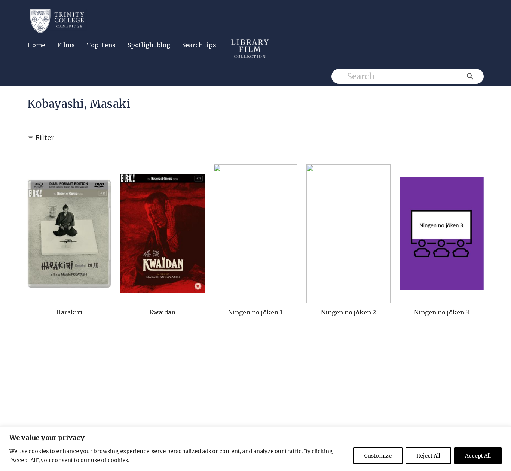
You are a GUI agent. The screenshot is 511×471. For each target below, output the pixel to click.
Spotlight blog (149, 45)
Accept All (478, 455)
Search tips (199, 45)
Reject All (428, 455)
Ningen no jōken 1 (255, 312)
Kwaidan (162, 312)
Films (66, 45)
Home (36, 45)
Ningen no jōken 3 (441, 312)
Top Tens (101, 45)
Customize (378, 455)
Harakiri (69, 312)
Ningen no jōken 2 (348, 312)
